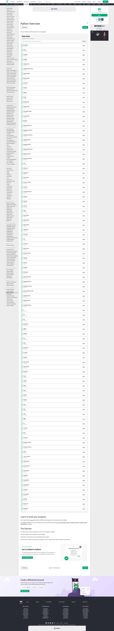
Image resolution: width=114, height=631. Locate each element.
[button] (47, 2)
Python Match (9, 37)
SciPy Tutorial (9, 99)
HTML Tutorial (26, 608)
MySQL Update (10, 217)
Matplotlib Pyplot (10, 108)
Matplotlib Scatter (10, 119)
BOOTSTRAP (59, 4)
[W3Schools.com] (21, 602)
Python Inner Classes (11, 83)
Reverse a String (10, 283)
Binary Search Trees (11, 181)
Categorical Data (10, 156)
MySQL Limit (9, 219)
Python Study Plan (10, 302)
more (30, 524)
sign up (32, 520)
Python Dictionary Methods (12, 255)
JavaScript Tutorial (25, 610)
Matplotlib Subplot (11, 118)
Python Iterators (10, 46)
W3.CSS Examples (65, 613)
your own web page (61, 522)
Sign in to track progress (54, 567)
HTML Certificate (85, 608)
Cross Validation (10, 161)
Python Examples (10, 289)
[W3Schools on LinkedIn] (97, 26)
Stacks (8, 171)
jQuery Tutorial (25, 618)
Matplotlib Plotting (11, 110)
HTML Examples (65, 608)
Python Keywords (10, 262)
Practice (99, 1)
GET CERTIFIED (49, 601)
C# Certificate (85, 617)
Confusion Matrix (10, 149)
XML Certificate (85, 618)
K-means (8, 157)
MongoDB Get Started (11, 225)
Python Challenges (10, 295)
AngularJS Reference (45, 617)
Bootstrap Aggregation (11, 159)
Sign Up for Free (25, 591)
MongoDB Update (10, 239)
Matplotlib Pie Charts (11, 124)
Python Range (9, 43)
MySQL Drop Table (10, 215)
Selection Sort (9, 190)
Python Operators (10, 27)
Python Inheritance (11, 78)
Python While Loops (11, 38)
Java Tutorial (26, 616)
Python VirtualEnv (10, 64)
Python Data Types (10, 19)
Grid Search (9, 154)
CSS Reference (45, 609)
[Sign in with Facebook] (99, 19)
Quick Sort (9, 194)
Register (101, 21)
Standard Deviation (10, 132)
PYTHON (26, 4)
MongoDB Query (10, 233)
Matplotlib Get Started (11, 107)
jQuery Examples (65, 618)
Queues (8, 173)
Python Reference (45, 611)
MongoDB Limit (10, 241)
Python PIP (9, 56)
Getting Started (10, 129)
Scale (8, 145)
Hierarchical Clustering (11, 151)
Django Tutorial (10, 101)
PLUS (28, 601)
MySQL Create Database (11, 204)
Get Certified (77, 1)
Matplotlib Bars (10, 121)
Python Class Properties (12, 75)
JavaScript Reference (45, 610)
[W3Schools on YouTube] (95, 26)
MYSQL (70, 4)
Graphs (8, 184)
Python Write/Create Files (12, 90)
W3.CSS (39, 4)
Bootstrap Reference (45, 613)
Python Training (10, 305)
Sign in (24, 38)
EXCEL (80, 4)
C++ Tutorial (25, 617)
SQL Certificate (85, 611)
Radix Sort (9, 197)
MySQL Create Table (11, 206)
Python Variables (10, 18)
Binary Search (9, 187)
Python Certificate (10, 245)
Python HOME (9, 8)
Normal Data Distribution (12, 137)
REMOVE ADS (99, 28)
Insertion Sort (9, 192)
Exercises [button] (26, 1)
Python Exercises (10, 292)
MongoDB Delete (10, 236)
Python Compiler (10, 291)
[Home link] (7, 1)
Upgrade (83, 1)
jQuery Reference (45, 618)
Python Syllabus (10, 300)
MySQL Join (9, 220)
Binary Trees (9, 179)
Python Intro (9, 10)
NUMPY (93, 4)
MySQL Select (9, 209)
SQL (22, 4)
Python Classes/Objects (11, 70)
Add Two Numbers (10, 285)
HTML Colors (46, 615)
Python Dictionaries (11, 34)
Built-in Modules (10, 269)
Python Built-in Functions (12, 251)
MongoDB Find (10, 231)
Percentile (9, 133)
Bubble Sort (9, 189)
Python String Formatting (12, 59)
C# (49, 4)
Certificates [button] (32, 1)
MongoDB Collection (11, 228)
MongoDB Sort (10, 234)
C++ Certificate (85, 616)
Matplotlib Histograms (11, 123)
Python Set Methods (11, 259)
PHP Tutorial (26, 615)
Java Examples (65, 616)
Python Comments (10, 16)
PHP (35, 4)
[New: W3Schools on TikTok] (104, 26)
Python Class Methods (11, 76)
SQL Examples (66, 611)
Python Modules (10, 48)
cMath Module (9, 277)
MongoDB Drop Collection (12, 237)
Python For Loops (10, 40)
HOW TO (53, 4)
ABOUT (61, 623)
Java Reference (45, 616)
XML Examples (66, 617)
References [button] (19, 1)
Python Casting (10, 22)
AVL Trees (9, 182)
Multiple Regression (11, 143)
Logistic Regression (11, 153)
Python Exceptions (10, 263)
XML (84, 4)
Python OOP (9, 68)
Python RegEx (9, 54)
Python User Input (10, 62)
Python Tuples (10, 30)
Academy (89, 1)
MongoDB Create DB (11, 226)
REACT (65, 4)
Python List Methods (11, 254)
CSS (11, 4)
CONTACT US (85, 601)
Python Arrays (9, 45)
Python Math (9, 51)
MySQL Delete (9, 214)
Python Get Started (11, 11)
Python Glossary (10, 265)
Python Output (10, 14)
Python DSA (9, 168)
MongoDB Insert (10, 229)
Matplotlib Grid (10, 116)
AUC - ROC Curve (10, 162)
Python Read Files (10, 89)
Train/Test (9, 146)
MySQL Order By (10, 212)
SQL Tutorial (25, 611)
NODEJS (104, 4)
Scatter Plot (9, 138)
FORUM (57, 623)
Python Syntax (10, 13)
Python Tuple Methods (11, 257)
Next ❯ (85, 27)
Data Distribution (10, 135)
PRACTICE (73, 601)
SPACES (37, 601)
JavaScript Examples (66, 610)
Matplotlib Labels (10, 115)
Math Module (9, 276)
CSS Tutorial (25, 609)
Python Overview (10, 249)
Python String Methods (11, 252)
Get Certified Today (27, 557)
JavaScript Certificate (85, 610)
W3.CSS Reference (45, 612)
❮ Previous (24, 27)
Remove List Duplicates (11, 282)
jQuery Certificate (85, 614)
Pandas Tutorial (10, 98)
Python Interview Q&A (11, 303)
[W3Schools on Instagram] (102, 26)
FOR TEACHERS (61, 601)
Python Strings (10, 24)
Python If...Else (10, 35)
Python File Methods (11, 260)
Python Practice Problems (12, 297)
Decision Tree (9, 148)
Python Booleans (10, 26)
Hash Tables (9, 176)
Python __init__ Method (12, 71)
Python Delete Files (11, 92)
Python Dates (9, 50)
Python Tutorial (25, 612)
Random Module (10, 271)
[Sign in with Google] (96, 19)
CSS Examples (66, 609)
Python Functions (10, 42)
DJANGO (88, 4)
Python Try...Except (10, 58)
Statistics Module (10, 274)
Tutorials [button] (12, 1)
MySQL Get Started (10, 203)
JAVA (31, 4)
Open (84, 45)
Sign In (99, 15)
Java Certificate (85, 615)
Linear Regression (10, 140)
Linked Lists (9, 174)
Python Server (9, 299)
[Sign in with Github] (102, 19)
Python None (9, 61)
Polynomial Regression (11, 141)
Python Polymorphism (11, 79)
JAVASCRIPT (16, 4)
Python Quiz (9, 294)
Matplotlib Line (10, 113)
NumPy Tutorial (10, 96)
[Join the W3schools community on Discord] (99, 26)
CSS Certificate (85, 609)
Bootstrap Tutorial (25, 614)
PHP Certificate (85, 613)
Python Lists (9, 29)
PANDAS (99, 4)
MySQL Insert (9, 207)
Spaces (94, 1)
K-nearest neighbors (11, 164)
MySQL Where (9, 211)
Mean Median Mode (10, 130)
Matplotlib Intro (10, 105)
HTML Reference (45, 608)
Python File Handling (11, 87)
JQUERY (75, 4)
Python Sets (9, 32)
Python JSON (9, 53)
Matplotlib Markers (11, 111)
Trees (8, 178)
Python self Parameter (11, 73)
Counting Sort (9, 195)
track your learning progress (72, 522)
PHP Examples (65, 615)
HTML (7, 4)
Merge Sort (9, 198)
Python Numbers (10, 21)
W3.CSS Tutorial (25, 613)
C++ (46, 4)
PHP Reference (45, 614)
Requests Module (10, 273)
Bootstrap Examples (66, 614)
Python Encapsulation (11, 81)
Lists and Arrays (10, 170)
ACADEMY (66, 623)
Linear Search (9, 186)
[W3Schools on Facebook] (101, 26)
